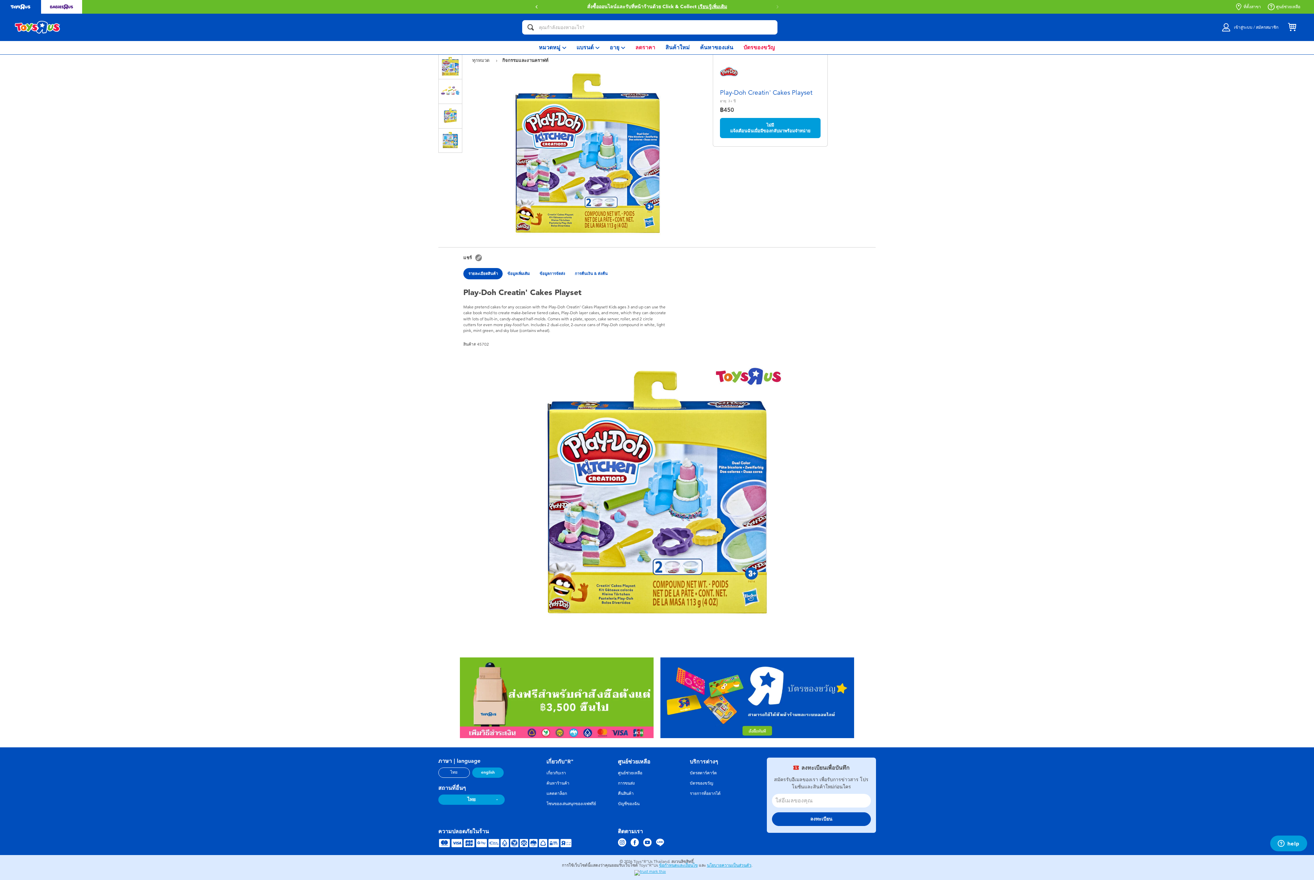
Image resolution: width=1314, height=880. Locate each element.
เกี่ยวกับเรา (556, 773)
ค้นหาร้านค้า (557, 783)
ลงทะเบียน (821, 819)
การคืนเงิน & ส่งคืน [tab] (591, 273)
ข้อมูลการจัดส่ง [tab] (552, 273)
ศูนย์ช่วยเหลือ (1288, 6)
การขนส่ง (626, 783)
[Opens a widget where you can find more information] (1288, 844)
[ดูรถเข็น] (1292, 27)
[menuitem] (552, 47)
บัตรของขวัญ (701, 783)
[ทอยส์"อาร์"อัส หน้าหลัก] (38, 27)
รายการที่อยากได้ (705, 793)
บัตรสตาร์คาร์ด (703, 773)
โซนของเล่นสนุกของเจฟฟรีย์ (571, 803)
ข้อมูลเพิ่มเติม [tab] (518, 273)
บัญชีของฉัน (629, 803)
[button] (777, 7)
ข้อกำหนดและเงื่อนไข (678, 865)
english (488, 772)
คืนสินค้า (626, 793)
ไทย (454, 772)
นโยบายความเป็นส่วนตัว (729, 865)
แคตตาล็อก (556, 793)
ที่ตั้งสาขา (1252, 6)
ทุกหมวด (481, 60)
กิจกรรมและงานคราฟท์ (525, 60)
